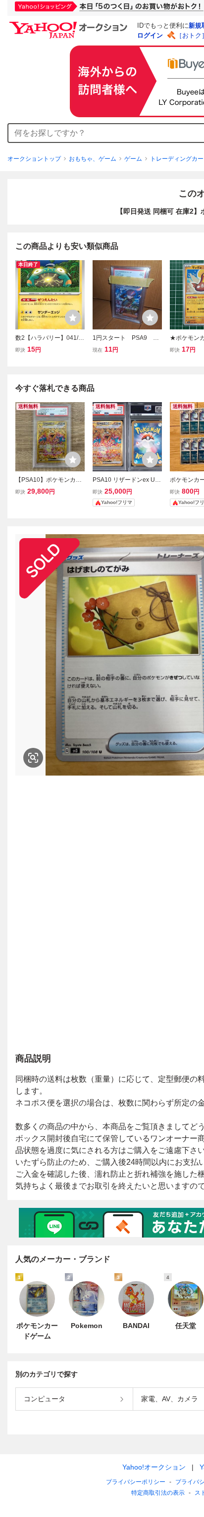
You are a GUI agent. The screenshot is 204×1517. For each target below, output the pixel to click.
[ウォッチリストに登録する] (73, 317)
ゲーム (133, 158)
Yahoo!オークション (154, 1467)
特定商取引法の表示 (158, 1492)
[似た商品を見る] (33, 758)
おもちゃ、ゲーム (92, 158)
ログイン (150, 35)
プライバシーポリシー (135, 1481)
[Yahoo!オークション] (69, 24)
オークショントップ (34, 158)
